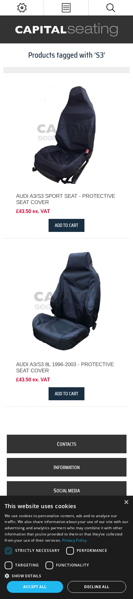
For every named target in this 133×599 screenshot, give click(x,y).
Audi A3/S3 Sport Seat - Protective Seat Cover (65, 199)
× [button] (126, 502)
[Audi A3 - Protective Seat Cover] (66, 301)
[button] (66, 576)
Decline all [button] (96, 586)
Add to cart (66, 225)
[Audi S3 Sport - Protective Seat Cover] (66, 133)
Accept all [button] (34, 586)
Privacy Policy (74, 540)
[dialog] (66, 547)
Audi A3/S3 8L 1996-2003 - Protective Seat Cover (65, 368)
